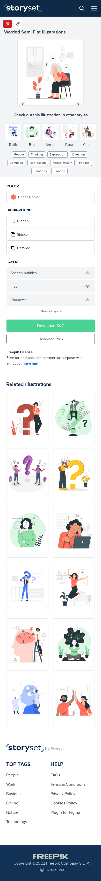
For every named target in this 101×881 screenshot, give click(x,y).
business (14, 794)
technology (16, 822)
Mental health (62, 162)
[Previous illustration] (23, 104)
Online (12, 803)
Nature (12, 812)
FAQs (55, 775)
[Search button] (81, 8)
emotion (59, 171)
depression (38, 162)
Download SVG (50, 326)
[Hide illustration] (87, 273)
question (78, 154)
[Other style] (13, 131)
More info (31, 364)
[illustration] (27, 418)
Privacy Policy (63, 794)
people (19, 154)
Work (10, 784)
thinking (37, 154)
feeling (84, 162)
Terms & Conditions (68, 784)
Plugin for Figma (65, 812)
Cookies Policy (64, 803)
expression (57, 154)
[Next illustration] (78, 104)
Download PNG (51, 339)
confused (16, 162)
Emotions (40, 171)
